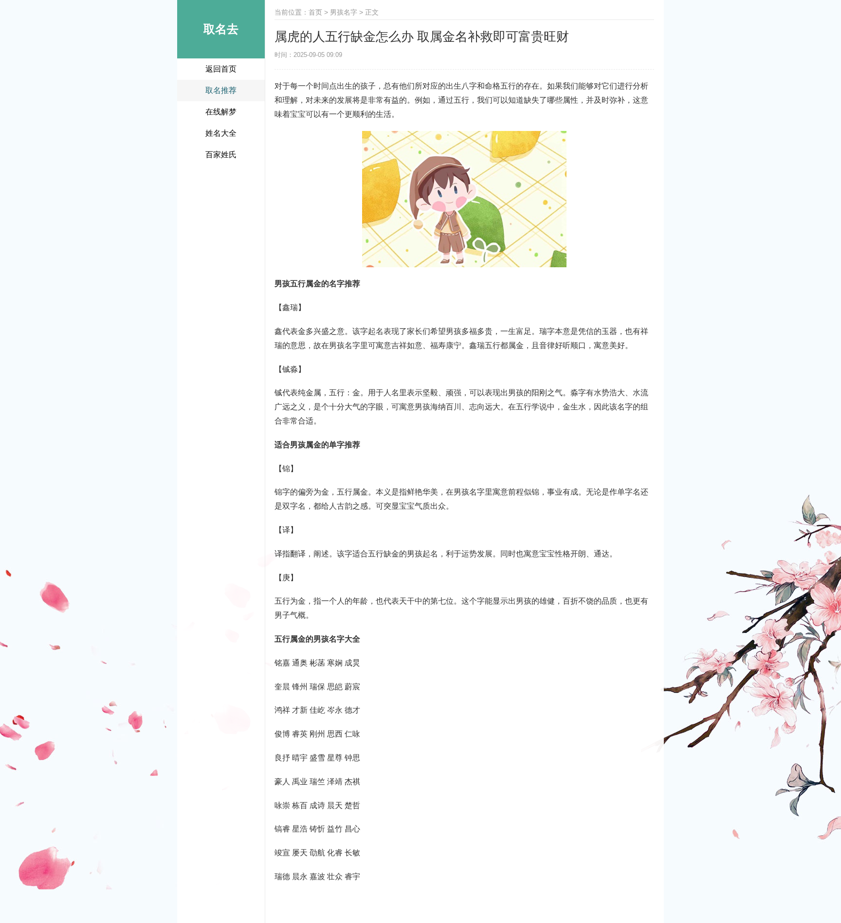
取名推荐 (221, 90)
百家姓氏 (221, 154)
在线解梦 (221, 112)
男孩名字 (343, 12)
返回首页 (221, 69)
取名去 (220, 29)
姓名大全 (221, 133)
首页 (315, 12)
